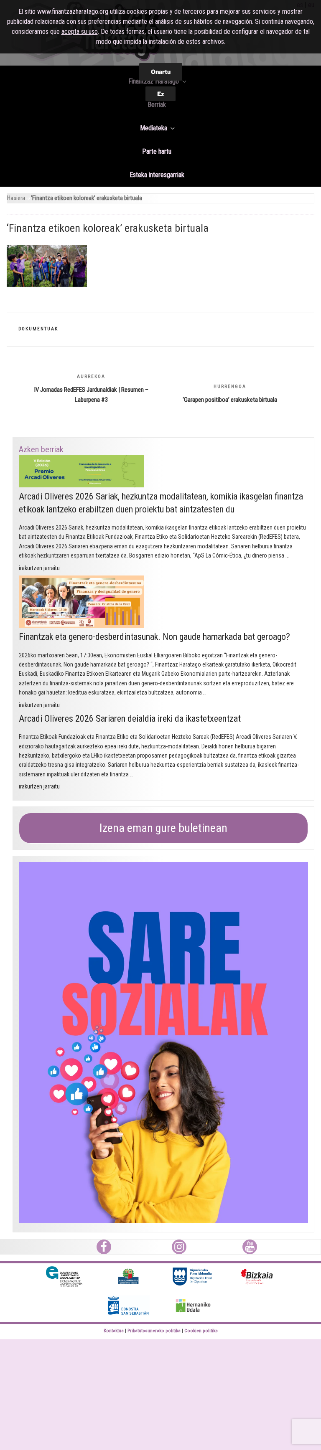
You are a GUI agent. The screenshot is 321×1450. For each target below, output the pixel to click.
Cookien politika (201, 1330)
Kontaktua (114, 1330)
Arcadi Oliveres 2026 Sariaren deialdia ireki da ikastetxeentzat (130, 718)
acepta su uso (79, 31)
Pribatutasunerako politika (154, 1330)
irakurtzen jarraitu (39, 568)
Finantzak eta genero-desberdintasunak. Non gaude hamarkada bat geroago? (154, 636)
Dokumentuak (38, 329)
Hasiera (16, 198)
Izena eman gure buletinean (163, 828)
